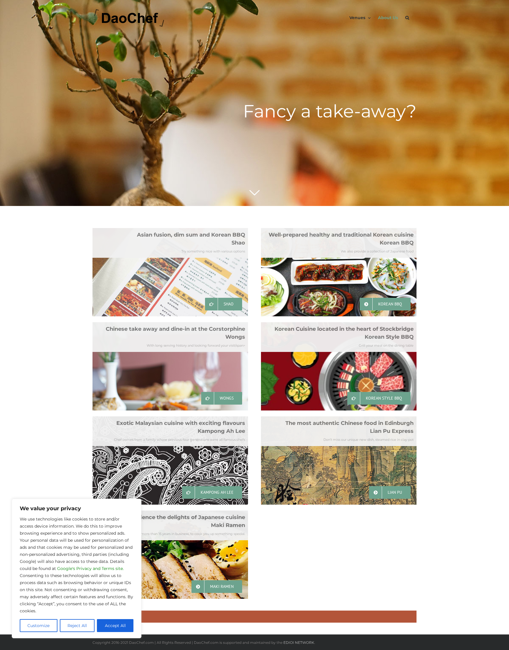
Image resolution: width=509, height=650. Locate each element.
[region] (76, 568)
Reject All (77, 625)
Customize (38, 625)
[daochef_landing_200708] (254, 103)
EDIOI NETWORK (298, 642)
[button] (407, 17)
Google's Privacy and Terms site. (90, 568)
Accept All (115, 625)
